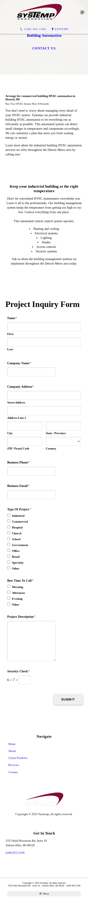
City (10, 433)
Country (51, 448)
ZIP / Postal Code (18, 448)
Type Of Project (19, 509)
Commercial (20, 521)
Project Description (21, 616)
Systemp (61, 29)
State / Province (56, 433)
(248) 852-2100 (15, 852)
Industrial (18, 515)
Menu (45, 893)
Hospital (17, 527)
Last (10, 349)
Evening (17, 598)
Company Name (19, 363)
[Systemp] (39, 13)
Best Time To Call (20, 580)
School (16, 539)
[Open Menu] (82, 12)
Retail (16, 556)
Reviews (13, 765)
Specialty (18, 562)
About (12, 751)
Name (12, 318)
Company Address (20, 386)
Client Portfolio (18, 758)
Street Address (16, 402)
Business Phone (18, 462)
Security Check (18, 671)
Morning (17, 587)
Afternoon (18, 593)
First (10, 334)
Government (20, 545)
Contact (13, 772)
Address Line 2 (16, 418)
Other (15, 568)
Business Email (18, 486)
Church (16, 533)
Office (16, 551)
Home (12, 744)
